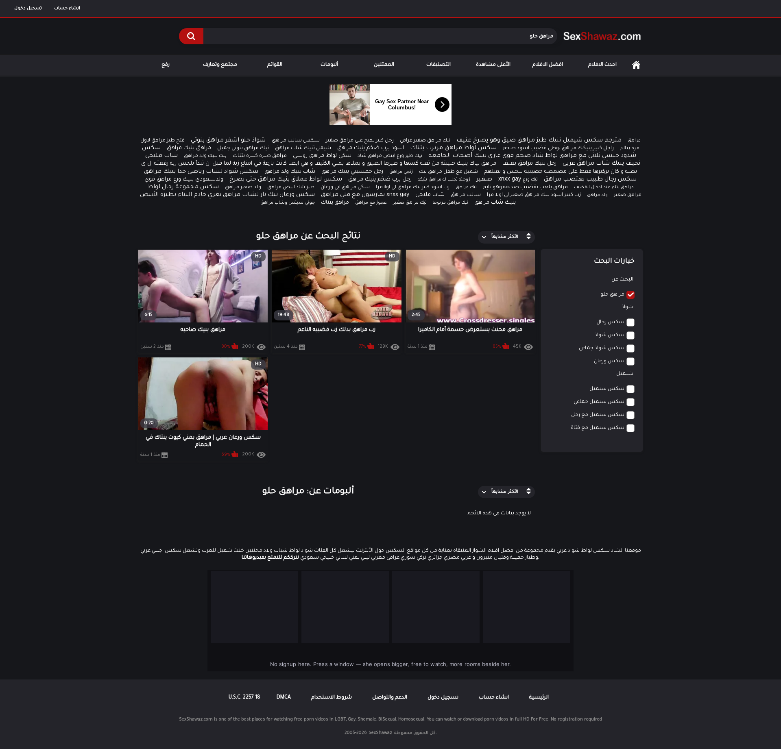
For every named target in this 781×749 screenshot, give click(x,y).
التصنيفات (438, 65)
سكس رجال (610, 322)
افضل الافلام (547, 65)
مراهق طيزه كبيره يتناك (260, 156)
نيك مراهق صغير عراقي (425, 141)
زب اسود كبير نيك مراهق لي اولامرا (412, 187)
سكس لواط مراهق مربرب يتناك (453, 148)
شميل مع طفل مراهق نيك (448, 172)
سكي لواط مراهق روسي (322, 156)
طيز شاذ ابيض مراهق (290, 187)
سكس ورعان (609, 361)
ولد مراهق (597, 195)
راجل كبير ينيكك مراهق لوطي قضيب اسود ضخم (558, 148)
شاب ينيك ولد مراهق (289, 172)
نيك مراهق (466, 187)
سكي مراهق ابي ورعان (345, 187)
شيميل (624, 374)
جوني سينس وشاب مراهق (287, 202)
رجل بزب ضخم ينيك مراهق (380, 179)
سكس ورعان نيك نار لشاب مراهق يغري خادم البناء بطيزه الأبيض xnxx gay (274, 195)
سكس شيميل (606, 389)
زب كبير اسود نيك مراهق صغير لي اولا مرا (534, 195)
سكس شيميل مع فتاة (597, 428)
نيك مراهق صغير (410, 202)
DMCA (284, 698)
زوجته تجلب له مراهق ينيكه (444, 179)
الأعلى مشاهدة (493, 65)
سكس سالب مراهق (296, 141)
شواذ (627, 307)
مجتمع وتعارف (220, 65)
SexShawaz (380, 733)
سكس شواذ (609, 335)
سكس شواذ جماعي (601, 348)
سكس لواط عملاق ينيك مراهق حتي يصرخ (285, 179)
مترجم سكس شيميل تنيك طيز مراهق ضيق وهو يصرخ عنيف (539, 140)
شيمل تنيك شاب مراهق (303, 148)
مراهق (634, 140)
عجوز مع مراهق (371, 202)
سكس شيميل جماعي (599, 402)
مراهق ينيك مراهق (189, 148)
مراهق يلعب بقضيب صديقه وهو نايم (525, 187)
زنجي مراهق (401, 172)
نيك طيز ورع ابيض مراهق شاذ (390, 156)
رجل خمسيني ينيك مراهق (352, 172)
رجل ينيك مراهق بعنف (529, 164)
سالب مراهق (466, 195)
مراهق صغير (627, 195)
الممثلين (384, 65)
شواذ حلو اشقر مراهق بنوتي (228, 140)
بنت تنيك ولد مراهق (205, 156)
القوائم (274, 65)
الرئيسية (636, 65)
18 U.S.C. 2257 (244, 698)
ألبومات (329, 65)
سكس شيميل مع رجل (597, 415)
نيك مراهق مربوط (450, 202)
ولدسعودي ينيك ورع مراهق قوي (183, 179)
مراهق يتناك (335, 203)
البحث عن (622, 280)
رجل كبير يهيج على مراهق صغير (360, 141)
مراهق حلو (612, 295)
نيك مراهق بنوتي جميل (243, 148)
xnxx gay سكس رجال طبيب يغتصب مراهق (567, 179)
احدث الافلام (602, 65)
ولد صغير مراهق (243, 187)
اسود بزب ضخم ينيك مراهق (370, 148)
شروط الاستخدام (331, 698)
